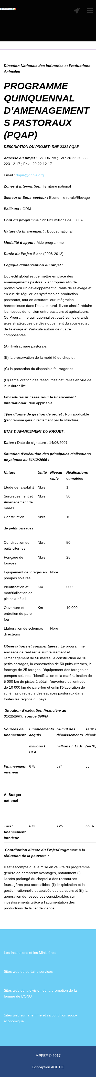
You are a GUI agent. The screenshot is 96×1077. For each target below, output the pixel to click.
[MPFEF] (8, 8)
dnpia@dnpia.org (30, 175)
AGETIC (57, 1067)
